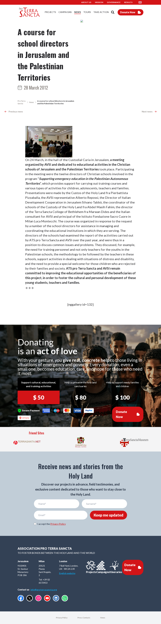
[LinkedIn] (56, 598)
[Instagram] (38, 598)
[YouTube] (47, 598)
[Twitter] (29, 598)
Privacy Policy (58, 523)
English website (67, 573)
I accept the (51, 523)
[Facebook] (21, 598)
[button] (141, 2)
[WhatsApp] (65, 598)
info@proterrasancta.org (44, 589)
